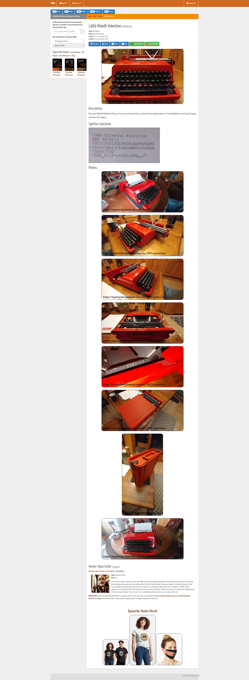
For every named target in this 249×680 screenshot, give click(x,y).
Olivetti (95, 16)
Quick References (64, 56)
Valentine (100, 16)
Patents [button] (109, 12)
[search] (69, 41)
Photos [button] (115, 44)
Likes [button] (125, 44)
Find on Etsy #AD (153, 44)
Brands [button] (57, 12)
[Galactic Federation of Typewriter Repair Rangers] (142, 640)
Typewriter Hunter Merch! (142, 611)
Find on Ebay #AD (138, 44)
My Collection (111, 571)
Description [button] (95, 44)
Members (191, 3)
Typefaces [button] (96, 12)
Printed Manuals (75, 52)
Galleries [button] (81, 12)
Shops (73, 56)
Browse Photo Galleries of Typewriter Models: (65, 37)
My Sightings (120, 571)
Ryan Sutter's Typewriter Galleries (97, 571)
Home (90, 16)
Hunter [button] (106, 44)
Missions (76, 3)
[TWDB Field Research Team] (169, 649)
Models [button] (69, 12)
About (63, 3)
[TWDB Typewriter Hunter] (116, 652)
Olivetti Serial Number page (168, 596)
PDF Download (56, 75)
